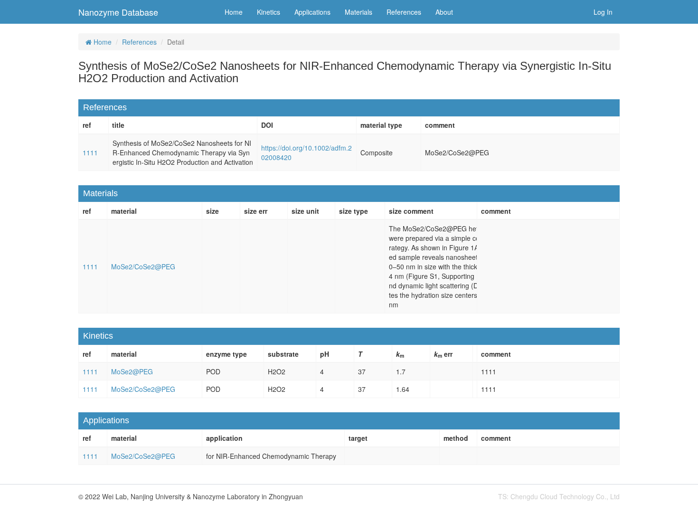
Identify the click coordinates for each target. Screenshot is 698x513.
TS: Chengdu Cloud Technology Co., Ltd (559, 496)
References (404, 12)
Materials (358, 12)
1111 (90, 152)
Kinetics (268, 12)
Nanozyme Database (118, 12)
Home (234, 12)
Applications (312, 12)
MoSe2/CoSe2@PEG (143, 266)
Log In (603, 12)
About (444, 12)
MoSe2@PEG (132, 371)
